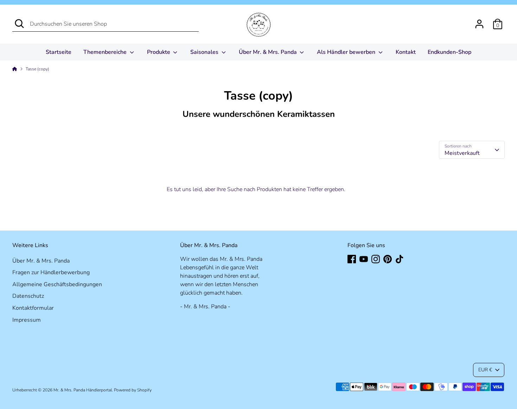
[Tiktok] (399, 259)
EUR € (485, 369)
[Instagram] (375, 259)
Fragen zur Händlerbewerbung (51, 272)
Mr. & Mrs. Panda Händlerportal (82, 390)
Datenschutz (28, 296)
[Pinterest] (387, 259)
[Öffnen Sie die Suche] (19, 24)
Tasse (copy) (37, 69)
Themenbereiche (105, 52)
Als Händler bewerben (347, 52)
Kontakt (406, 52)
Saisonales (205, 52)
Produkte (159, 52)
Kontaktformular (33, 308)
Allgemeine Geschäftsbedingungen (57, 284)
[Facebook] (351, 259)
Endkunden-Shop (449, 52)
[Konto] (479, 24)
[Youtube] (363, 259)
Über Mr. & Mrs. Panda (268, 52)
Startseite (58, 52)
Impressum (26, 320)
